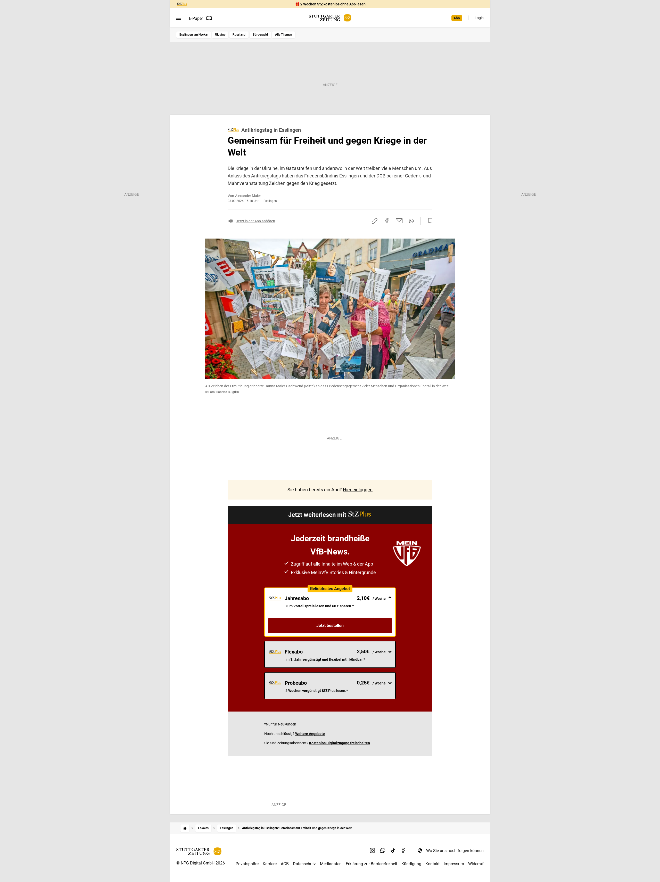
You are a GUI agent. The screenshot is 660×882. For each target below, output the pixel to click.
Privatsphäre (247, 863)
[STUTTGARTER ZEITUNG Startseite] (330, 18)
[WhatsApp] (383, 850)
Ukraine (220, 34)
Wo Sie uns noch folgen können (455, 850)
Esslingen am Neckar (193, 34)
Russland (239, 34)
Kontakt (432, 863)
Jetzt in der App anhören (255, 221)
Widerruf (476, 863)
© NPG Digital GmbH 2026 (200, 863)
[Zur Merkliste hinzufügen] (428, 221)
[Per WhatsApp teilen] (411, 221)
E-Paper (196, 18)
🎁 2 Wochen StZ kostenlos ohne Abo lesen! (331, 4)
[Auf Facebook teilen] (387, 221)
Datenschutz (304, 863)
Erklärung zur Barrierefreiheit (371, 863)
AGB (285, 863)
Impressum (454, 863)
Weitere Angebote (310, 734)
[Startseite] (184, 828)
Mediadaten (331, 863)
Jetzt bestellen (330, 625)
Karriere (270, 863)
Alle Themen (283, 34)
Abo (456, 18)
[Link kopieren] (374, 221)
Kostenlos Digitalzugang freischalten (339, 743)
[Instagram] (372, 850)
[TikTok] (393, 850)
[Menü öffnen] (178, 18)
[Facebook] (403, 850)
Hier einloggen (358, 489)
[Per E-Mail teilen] (399, 221)
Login (479, 18)
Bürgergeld (260, 34)
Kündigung (411, 863)
